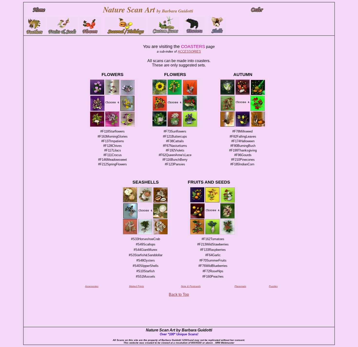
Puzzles (273, 286)
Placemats (240, 286)
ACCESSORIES (189, 51)
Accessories (91, 286)
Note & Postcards (191, 286)
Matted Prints (136, 286)
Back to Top (179, 294)
